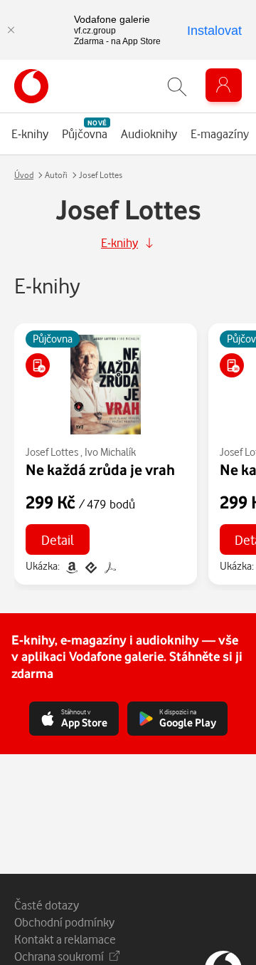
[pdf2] (109, 566)
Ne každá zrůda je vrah (100, 469)
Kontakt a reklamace (65, 939)
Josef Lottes (52, 452)
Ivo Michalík (110, 452)
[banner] (31, 86)
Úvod (23, 174)
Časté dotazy (46, 904)
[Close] (10, 30)
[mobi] (71, 566)
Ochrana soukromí (59, 956)
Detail (57, 539)
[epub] (90, 566)
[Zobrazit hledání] (177, 86)
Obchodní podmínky (64, 921)
